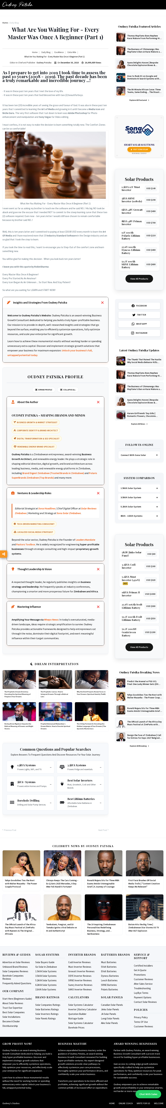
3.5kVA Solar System (131, 497)
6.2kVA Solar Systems (46, 984)
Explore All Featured (138, 100)
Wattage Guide (75, 1018)
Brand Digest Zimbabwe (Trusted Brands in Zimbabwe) (53, 473)
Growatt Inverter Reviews (81, 971)
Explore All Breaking (138, 746)
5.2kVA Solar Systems (46, 980)
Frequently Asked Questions (16, 983)
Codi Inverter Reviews (79, 962)
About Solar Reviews (12, 1003)
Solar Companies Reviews (15, 971)
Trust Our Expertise (12, 1007)
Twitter (141, 314)
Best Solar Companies (13, 1012)
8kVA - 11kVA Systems (131, 515)
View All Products (139, 278)
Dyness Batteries (110, 975)
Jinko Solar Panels (110, 1009)
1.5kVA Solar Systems (46, 971)
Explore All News (138, 424)
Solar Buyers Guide (44, 962)
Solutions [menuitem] (101, 14)
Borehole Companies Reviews (13, 977)
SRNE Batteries (109, 984)
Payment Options (142, 997)
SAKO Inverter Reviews (80, 989)
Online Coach (126, 1103)
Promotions (140, 974)
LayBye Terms (141, 992)
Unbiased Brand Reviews (15, 966)
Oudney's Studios (11, 1103)
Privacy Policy (141, 1017)
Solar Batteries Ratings (47, 1009)
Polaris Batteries (109, 989)
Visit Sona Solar (140, 149)
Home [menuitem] (7, 14)
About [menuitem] (17, 14)
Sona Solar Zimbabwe (68, 513)
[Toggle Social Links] (3, 554)
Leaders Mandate (85, 539)
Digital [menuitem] (29, 14)
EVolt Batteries (109, 971)
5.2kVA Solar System (131, 506)
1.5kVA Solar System (131, 488)
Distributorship (10, 1025)
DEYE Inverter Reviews (79, 975)
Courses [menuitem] (41, 14)
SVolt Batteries (109, 966)
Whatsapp (141, 323)
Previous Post (10, 830)
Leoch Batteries (109, 980)
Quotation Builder (77, 1013)
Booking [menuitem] (55, 14)
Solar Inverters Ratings (47, 1013)
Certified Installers (143, 965)
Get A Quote (140, 970)
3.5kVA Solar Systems (46, 975)
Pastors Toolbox (25, 544)
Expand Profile (45, 389)
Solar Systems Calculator (80, 1004)
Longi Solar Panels (110, 1018)
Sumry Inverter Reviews (80, 984)
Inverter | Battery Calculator (82, 1009)
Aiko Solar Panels (109, 1023)
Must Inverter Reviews (79, 966)
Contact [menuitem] (130, 14)
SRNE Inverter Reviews (80, 980)
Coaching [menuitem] (116, 14)
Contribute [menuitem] (84, 14)
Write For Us (143, 1103)
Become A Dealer (11, 1021)
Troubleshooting (142, 988)
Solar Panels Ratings (45, 1018)
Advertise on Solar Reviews (16, 962)
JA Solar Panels (108, 1013)
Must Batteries (108, 962)
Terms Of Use (141, 1021)
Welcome (159, 1103)
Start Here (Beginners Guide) (17, 998)
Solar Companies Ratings (47, 1004)
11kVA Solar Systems (45, 989)
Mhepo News (51, 619)
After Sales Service (143, 983)
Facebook (141, 305)
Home (112, 1103)
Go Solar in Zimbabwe (46, 966)
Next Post (102, 830)
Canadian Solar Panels (112, 1004)
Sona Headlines (46, 508)
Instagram (142, 333)
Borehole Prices (76, 1027)
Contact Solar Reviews (145, 1001)
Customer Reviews (143, 979)
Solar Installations (11, 1016)
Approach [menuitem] (69, 14)
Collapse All (69, 389)
